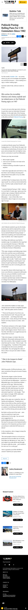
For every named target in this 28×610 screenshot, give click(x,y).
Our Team (5, 575)
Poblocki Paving (18, 117)
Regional (5, 458)
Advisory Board (6, 577)
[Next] (25, 64)
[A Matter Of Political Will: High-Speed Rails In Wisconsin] (7, 514)
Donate (23, 2)
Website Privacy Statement (9, 596)
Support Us (5, 587)
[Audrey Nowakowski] (4, 471)
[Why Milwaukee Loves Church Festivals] (7, 543)
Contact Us (5, 585)
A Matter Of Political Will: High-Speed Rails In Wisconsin (18, 513)
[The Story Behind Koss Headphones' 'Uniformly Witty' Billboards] (7, 499)
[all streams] (26, 608)
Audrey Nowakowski (15, 469)
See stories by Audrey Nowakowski (15, 477)
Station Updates (6, 578)
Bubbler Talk (15, 11)
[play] (2, 608)
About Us (5, 574)
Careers (4, 586)
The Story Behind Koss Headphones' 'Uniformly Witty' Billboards (19, 498)
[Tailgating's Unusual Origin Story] (7, 529)
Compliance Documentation (9, 595)
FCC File (4, 594)
